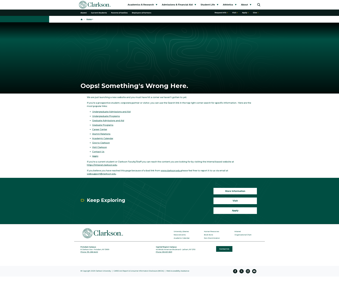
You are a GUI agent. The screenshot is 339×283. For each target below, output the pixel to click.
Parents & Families (119, 13)
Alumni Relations (101, 134)
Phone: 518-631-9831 (164, 252)
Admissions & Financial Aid (177, 4)
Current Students (99, 13)
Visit (234, 13)
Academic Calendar (102, 138)
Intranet (238, 231)
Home (89, 19)
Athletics (228, 4)
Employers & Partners (141, 13)
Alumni (84, 13)
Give (255, 13)
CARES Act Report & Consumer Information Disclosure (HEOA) (138, 271)
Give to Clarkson (101, 143)
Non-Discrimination (212, 238)
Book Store (208, 235)
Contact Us (98, 151)
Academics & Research (141, 4)
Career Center (99, 129)
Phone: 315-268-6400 (89, 252)
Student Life (208, 4)
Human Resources (211, 231)
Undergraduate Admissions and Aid (111, 111)
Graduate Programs (102, 125)
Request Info (220, 13)
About (244, 4)
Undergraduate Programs (106, 116)
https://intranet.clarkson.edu (102, 165)
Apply (244, 13)
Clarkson (102, 147)
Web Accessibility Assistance (177, 271)
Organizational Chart (243, 235)
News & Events (180, 235)
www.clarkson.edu (171, 170)
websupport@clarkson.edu (101, 174)
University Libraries (181, 231)
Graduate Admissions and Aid (108, 120)
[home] (82, 19)
